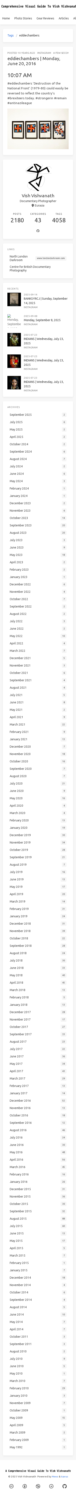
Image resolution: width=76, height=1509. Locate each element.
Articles (64, 18)
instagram (44, 52)
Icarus (64, 1476)
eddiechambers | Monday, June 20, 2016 (33, 61)
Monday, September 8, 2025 (42, 320)
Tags (10, 35)
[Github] (38, 231)
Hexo (55, 1476)
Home (6, 18)
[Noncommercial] (38, 1486)
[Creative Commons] (11, 1486)
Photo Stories (23, 18)
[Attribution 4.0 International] (24, 1486)
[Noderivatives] (51, 1486)
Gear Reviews (45, 18)
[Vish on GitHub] (64, 1486)
